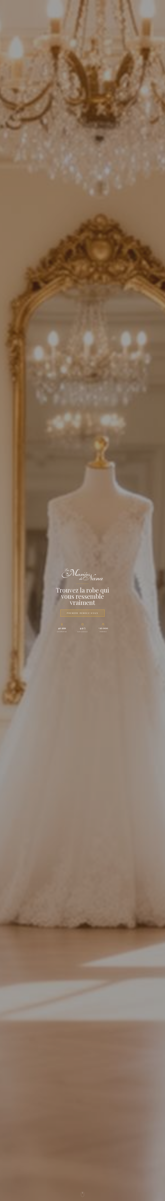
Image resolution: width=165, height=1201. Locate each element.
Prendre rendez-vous (82, 613)
